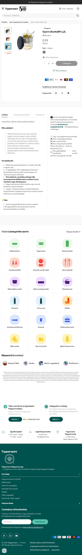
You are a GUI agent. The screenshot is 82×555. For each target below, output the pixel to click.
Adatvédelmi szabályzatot (33, 527)
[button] (59, 70)
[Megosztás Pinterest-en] (68, 93)
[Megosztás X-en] (62, 93)
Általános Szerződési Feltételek (42, 543)
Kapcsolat (56, 550)
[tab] (4, 115)
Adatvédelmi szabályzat (39, 550)
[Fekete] (44, 52)
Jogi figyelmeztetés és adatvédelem (44, 546)
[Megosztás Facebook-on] (56, 93)
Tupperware (13, 543)
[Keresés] (77, 15)
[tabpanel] (23, 165)
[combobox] (41, 15)
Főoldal (4, 22)
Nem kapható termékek (19, 22)
